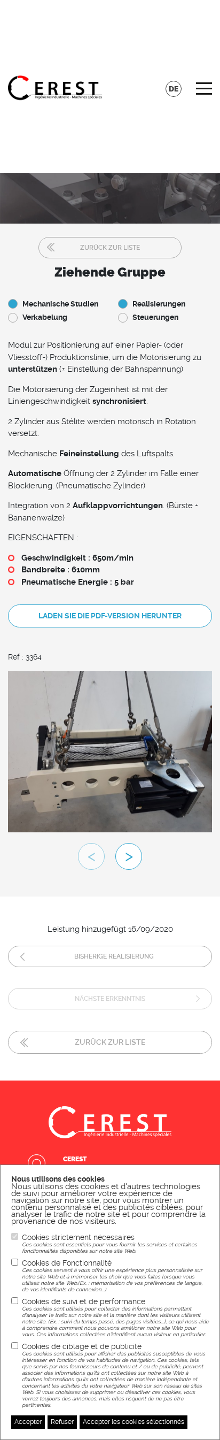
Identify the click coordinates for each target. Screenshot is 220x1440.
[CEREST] (55, 86)
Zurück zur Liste (110, 247)
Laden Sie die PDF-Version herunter (110, 615)
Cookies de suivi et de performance (115, 1317)
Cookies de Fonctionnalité (112, 1275)
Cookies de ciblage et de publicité (113, 1375)
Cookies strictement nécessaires (109, 1243)
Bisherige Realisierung (114, 956)
